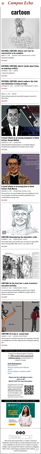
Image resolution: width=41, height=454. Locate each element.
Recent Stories (31, 55)
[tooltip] (17, 432)
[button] (29, 437)
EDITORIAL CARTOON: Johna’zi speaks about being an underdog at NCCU (20, 67)
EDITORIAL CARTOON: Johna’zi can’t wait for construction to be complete (17, 52)
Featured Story (16, 55)
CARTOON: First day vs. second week (15, 334)
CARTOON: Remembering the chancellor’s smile (19, 237)
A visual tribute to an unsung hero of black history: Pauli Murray (17, 187)
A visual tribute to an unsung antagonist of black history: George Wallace (20, 139)
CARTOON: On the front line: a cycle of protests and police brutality (19, 284)
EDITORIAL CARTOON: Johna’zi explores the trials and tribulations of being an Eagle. (19, 82)
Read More (4, 60)
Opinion (24, 55)
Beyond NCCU (17, 142)
